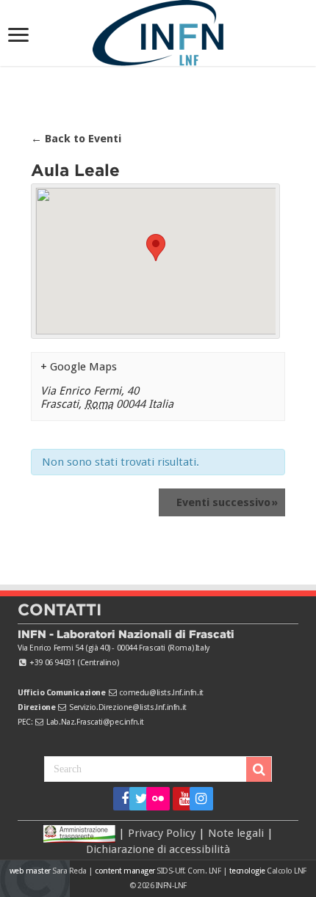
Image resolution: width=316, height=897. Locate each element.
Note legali (236, 833)
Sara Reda (69, 871)
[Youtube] (180, 798)
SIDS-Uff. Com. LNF (188, 871)
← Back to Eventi (76, 138)
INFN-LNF (171, 885)
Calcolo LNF (286, 871)
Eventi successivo (227, 502)
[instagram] (197, 798)
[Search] (258, 769)
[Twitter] (136, 798)
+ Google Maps (78, 366)
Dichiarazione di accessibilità (158, 849)
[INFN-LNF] (158, 30)
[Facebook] (120, 798)
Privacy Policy (161, 833)
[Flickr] (158, 798)
